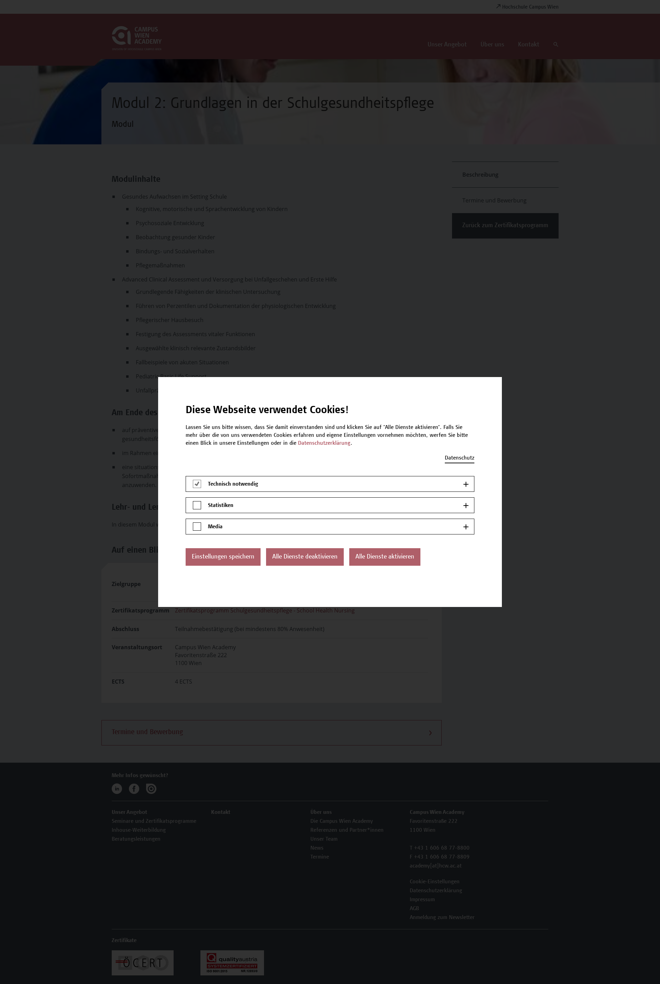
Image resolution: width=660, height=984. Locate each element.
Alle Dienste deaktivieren (305, 557)
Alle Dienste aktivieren (384, 557)
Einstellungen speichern (223, 557)
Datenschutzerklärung (324, 443)
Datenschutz (459, 458)
